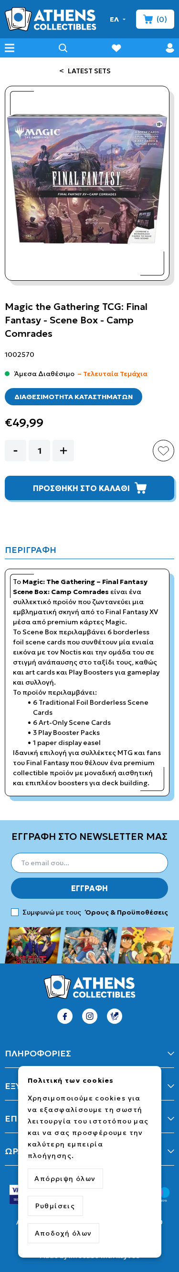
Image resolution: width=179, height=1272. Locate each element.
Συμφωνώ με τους (95, 912)
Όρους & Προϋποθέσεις (126, 912)
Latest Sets (88, 71)
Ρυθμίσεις (55, 1206)
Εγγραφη (89, 888)
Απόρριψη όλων (64, 1178)
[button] (118, 19)
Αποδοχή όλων (63, 1233)
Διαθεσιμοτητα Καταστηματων (73, 396)
